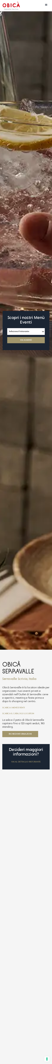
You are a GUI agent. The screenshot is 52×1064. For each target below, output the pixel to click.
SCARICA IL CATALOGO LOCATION (18, 713)
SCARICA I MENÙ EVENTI (13, 708)
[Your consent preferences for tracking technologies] (47, 1059)
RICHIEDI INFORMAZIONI (20, 734)
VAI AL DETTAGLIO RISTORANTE (26, 762)
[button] (46, 5)
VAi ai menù (26, 340)
